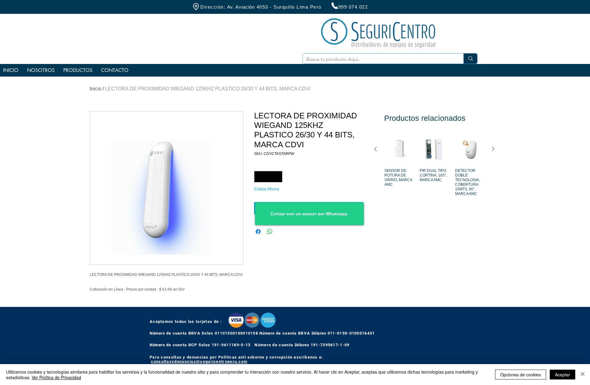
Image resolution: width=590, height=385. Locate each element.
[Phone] (335, 5)
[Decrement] (259, 176)
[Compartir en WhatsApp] (269, 231)
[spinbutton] (268, 176)
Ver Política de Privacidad (56, 377)
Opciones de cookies (520, 374)
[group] (434, 172)
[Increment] (277, 176)
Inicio (95, 88)
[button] (78, 70)
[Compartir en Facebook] (258, 231)
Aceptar (562, 374)
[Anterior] (375, 149)
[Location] (196, 6)
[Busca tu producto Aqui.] (470, 59)
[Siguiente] (493, 149)
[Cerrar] (582, 374)
